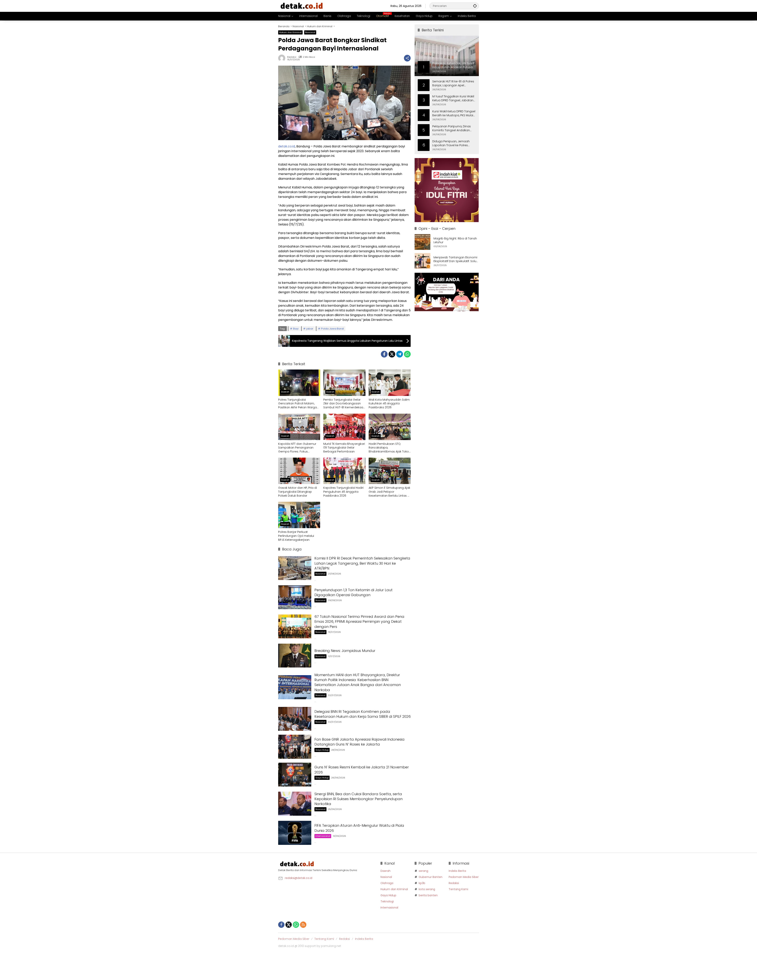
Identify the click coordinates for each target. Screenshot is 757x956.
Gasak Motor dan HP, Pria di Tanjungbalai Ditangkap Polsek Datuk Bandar (297, 491)
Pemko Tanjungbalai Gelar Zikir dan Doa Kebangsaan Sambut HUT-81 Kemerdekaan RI (344, 404)
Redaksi (291, 57)
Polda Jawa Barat (332, 328)
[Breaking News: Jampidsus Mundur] (294, 655)
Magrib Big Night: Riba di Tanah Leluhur (455, 240)
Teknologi (387, 901)
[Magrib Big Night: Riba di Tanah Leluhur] (422, 242)
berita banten (428, 895)
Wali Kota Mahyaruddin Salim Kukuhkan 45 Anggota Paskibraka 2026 (389, 403)
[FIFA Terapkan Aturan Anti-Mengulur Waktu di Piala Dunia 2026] (294, 833)
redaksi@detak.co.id (298, 878)
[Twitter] (392, 354)
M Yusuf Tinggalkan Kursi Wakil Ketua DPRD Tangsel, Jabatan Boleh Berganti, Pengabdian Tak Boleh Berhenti (453, 98)
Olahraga (386, 883)
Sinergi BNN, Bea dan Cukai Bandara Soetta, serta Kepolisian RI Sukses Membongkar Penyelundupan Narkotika (358, 798)
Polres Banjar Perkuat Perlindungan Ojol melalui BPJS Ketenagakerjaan (296, 536)
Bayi (295, 328)
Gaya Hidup (322, 749)
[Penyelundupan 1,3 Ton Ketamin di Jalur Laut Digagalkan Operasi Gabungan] (294, 597)
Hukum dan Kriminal (290, 32)
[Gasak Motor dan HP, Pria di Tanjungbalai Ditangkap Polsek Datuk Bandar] (299, 471)
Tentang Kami (458, 889)
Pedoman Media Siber (464, 877)
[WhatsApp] (407, 354)
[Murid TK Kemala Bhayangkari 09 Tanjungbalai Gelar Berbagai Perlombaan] (344, 427)
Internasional (322, 836)
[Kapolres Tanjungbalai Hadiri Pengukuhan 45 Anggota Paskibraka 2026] (344, 471)
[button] (475, 6)
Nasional (310, 32)
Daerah (285, 391)
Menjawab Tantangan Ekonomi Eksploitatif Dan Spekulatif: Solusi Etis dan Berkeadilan (456, 259)
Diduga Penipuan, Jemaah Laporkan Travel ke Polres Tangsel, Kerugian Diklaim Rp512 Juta (451, 143)
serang (423, 871)
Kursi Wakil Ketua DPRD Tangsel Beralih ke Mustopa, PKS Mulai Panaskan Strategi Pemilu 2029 (453, 113)
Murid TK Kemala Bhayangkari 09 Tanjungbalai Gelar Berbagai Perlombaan (344, 447)
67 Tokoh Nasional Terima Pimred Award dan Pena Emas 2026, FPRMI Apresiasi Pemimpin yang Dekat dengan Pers (359, 621)
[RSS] (303, 925)
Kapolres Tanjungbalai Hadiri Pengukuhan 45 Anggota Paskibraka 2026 (343, 491)
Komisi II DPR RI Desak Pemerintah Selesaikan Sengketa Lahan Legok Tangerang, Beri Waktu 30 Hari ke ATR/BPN (362, 563)
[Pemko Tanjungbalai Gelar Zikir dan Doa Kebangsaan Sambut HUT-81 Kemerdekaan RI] (344, 383)
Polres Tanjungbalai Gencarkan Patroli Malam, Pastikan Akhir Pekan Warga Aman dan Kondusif (297, 404)
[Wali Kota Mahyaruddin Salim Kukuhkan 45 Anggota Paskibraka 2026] (390, 383)
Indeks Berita (457, 871)
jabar (309, 328)
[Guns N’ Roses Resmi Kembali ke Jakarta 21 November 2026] (294, 775)
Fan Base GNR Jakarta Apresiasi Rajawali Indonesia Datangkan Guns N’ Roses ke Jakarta (359, 742)
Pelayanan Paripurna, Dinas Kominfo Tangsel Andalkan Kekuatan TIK (451, 128)
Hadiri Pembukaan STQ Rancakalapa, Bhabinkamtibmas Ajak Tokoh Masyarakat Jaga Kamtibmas (390, 448)
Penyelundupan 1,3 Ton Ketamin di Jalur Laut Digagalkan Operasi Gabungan (353, 592)
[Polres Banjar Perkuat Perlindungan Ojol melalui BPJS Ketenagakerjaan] (299, 515)
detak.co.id (286, 146)
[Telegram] (399, 354)
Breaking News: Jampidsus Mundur (344, 650)
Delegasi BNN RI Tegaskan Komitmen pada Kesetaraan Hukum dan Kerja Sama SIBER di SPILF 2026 (362, 714)
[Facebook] (384, 354)
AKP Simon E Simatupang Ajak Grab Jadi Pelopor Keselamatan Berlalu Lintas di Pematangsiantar (389, 492)
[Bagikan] (407, 58)
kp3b (422, 883)
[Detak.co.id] (301, 6)
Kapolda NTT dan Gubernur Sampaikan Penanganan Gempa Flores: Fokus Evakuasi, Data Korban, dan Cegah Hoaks (297, 448)
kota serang (427, 889)
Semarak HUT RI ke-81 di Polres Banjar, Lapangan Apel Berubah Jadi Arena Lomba (453, 83)
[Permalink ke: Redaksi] (282, 58)
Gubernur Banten (430, 877)
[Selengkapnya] (327, 864)
